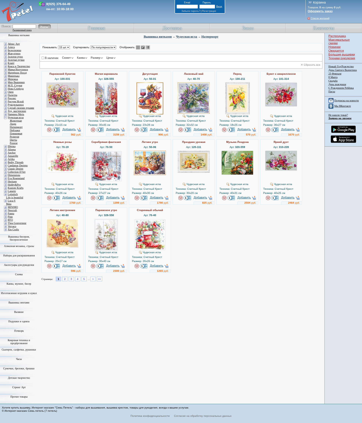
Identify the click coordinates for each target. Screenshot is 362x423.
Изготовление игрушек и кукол (19, 293)
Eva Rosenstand (16, 178)
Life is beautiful (14, 197)
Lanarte (12, 191)
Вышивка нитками (158, 36)
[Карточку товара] (138, 47)
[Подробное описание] (148, 47)
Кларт (11, 63)
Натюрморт (209, 36)
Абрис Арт (14, 44)
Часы (19, 359)
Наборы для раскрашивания (19, 255)
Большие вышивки (341, 54)
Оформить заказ (320, 11)
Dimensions (14, 175)
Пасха (331, 91)
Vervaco (12, 226)
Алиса (11, 47)
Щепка (11, 146)
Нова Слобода (16, 88)
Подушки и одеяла (18, 321)
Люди (13, 124)
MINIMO (13, 207)
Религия (14, 136)
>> (99, 278)
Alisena (12, 149)
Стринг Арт (19, 387)
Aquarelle (13, 156)
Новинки (334, 47)
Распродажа (337, 36)
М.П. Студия (15, 85)
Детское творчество (19, 378)
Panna (11, 213)
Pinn (10, 216)
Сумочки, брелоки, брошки (19, 368)
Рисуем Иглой (16, 101)
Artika (11, 159)
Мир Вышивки (16, 82)
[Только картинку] (143, 47)
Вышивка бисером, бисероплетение (19, 238)
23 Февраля (334, 73)
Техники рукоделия (341, 58)
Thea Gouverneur (17, 223)
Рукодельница (16, 104)
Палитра (12, 95)
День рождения (337, 84)
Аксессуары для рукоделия (19, 265)
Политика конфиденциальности (150, 415)
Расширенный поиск (22, 30)
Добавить (69, 129)
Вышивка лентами (18, 302)
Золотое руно (15, 56)
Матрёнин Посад (17, 72)
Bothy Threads (15, 162)
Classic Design (15, 168)
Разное (14, 143)
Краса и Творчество (19, 66)
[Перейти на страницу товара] (62, 83)
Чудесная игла (186, 36)
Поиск (6, 26)
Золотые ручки (16, 60)
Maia (8, 204)
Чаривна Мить (16, 114)
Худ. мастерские (17, 111)
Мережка (13, 79)
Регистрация (209, 11)
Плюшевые (16, 133)
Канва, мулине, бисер (19, 283)
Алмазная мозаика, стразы (19, 246)
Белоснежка (14, 50)
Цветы (13, 140)
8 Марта (332, 77)
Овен (11, 92)
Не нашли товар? (338, 115)
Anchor (12, 152)
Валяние (19, 312)
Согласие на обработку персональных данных (203, 415)
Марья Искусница (18, 69)
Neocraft (12, 210)
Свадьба (332, 80)
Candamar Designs (18, 165)
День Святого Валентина (342, 70)
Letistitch (13, 194)
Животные (16, 120)
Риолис (12, 98)
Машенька (13, 76)
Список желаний (320, 18)
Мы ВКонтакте (342, 106)
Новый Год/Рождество (341, 66)
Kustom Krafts (15, 188)
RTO (10, 220)
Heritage (12, 181)
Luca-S (11, 200)
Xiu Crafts (13, 229)
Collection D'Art (16, 172)
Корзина (319, 2)
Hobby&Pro (14, 184)
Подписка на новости (346, 100)
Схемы (19, 274)
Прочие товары (19, 396)
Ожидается (336, 50)
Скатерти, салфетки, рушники (19, 349)
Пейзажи (15, 130)
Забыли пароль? (190, 11)
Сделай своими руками (21, 108)
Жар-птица (14, 53)
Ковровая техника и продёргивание (19, 342)
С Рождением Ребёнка (341, 88)
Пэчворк (19, 330)
